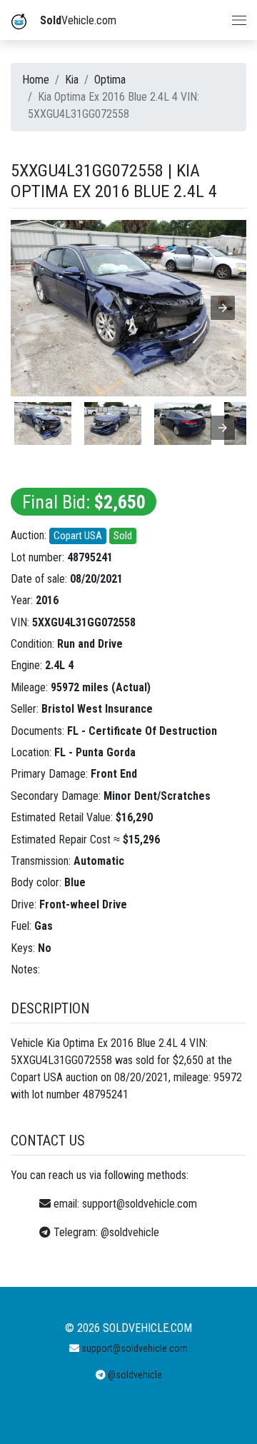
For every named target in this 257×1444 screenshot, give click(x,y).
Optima (110, 79)
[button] (223, 308)
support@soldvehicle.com (139, 1203)
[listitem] (43, 423)
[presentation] (223, 428)
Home (35, 79)
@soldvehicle (130, 1232)
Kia (72, 79)
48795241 (90, 557)
